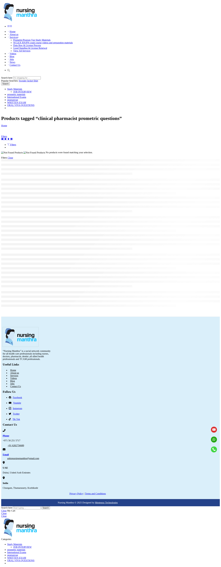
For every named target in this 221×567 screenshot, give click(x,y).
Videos (13, 53)
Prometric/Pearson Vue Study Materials (32, 40)
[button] (8, 70)
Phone (6, 435)
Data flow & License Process (27, 45)
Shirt (36, 80)
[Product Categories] (8, 26)
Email (6, 454)
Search (5, 84)
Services (14, 37)
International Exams (16, 97)
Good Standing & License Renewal (30, 48)
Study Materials (14, 89)
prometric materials (16, 94)
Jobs (12, 59)
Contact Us (15, 65)
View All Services (21, 50)
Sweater (23, 80)
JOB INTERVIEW (22, 91)
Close (10, 157)
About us (14, 34)
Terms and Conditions (95, 493)
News (12, 62)
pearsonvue (12, 100)
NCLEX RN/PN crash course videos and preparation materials (43, 42)
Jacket (30, 80)
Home (12, 31)
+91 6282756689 (16, 445)
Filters (4, 136)
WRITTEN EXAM (16, 102)
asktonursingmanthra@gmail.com (23, 458)
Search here (7, 77)
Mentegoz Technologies (106, 502)
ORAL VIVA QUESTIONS (20, 105)
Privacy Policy (76, 493)
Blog (12, 56)
